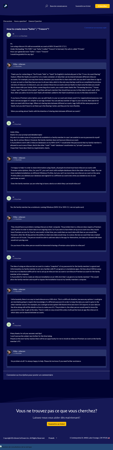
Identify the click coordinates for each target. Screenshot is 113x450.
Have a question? (20, 21)
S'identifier (102, 6)
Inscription (23, 375)
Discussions (7, 21)
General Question (35, 21)
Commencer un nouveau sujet (95, 28)
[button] (46, 6)
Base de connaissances (58, 6)
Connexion (11, 375)
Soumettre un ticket (83, 6)
